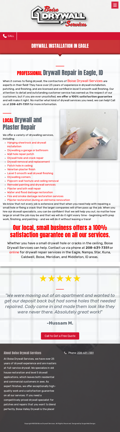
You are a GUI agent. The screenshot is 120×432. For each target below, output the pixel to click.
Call (10, 36)
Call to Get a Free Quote (60, 336)
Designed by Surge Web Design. (84, 424)
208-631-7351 (85, 352)
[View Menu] (114, 5)
